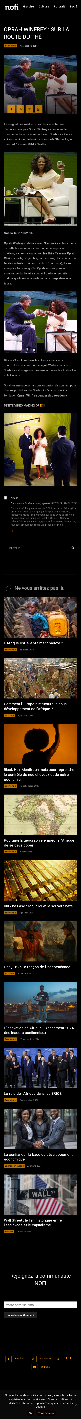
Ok (30, 1413)
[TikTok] (58, 1359)
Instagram (45, 1358)
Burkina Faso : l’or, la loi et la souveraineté (38, 906)
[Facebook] (11, 109)
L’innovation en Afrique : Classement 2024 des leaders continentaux (39, 1030)
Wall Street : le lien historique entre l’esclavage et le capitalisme (33, 1223)
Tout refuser (46, 1413)
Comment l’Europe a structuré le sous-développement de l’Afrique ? (36, 706)
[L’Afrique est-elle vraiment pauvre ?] (40, 617)
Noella (14, 498)
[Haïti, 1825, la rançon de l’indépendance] (40, 941)
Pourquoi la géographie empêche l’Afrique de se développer (39, 843)
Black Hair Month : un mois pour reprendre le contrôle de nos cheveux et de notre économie (39, 774)
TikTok (67, 1358)
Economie (10, 45)
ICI (42, 405)
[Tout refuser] (76, 1405)
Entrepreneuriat (14, 1165)
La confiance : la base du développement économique (38, 1157)
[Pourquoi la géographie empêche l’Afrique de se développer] (40, 815)
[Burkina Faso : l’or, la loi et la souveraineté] (40, 880)
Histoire (9, 715)
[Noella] (5, 514)
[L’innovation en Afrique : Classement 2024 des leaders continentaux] (40, 1002)
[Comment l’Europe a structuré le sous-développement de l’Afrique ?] (40, 678)
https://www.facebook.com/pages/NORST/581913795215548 (44, 503)
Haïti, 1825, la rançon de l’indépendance (37, 967)
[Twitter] (20, 109)
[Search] (73, 548)
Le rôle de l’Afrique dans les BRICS (33, 1093)
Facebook (20, 1358)
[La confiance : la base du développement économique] (40, 1129)
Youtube (45, 1367)
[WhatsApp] (38, 109)
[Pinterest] (29, 109)
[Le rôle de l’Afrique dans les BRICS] (40, 1068)
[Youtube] (34, 1367)
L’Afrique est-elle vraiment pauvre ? (33, 643)
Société (9, 1231)
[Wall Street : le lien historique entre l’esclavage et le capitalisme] (40, 1194)
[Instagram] (33, 1359)
